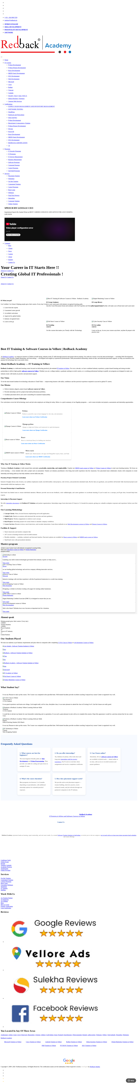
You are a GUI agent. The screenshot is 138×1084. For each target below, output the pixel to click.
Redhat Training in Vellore (74, 1042)
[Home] (36, 52)
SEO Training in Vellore (89, 1045)
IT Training (4, 888)
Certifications (8, 104)
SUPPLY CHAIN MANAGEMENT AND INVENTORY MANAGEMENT (31, 106)
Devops (10, 129)
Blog (9, 245)
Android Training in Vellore (53, 1042)
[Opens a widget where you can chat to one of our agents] (131, 1080)
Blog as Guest (5, 904)
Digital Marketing (31, 549)
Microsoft (11, 82)
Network (5, 576)
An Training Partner (7, 898)
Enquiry (10, 259)
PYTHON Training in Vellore (69, 1045)
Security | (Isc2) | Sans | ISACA (17, 96)
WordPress (11, 112)
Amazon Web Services (15, 101)
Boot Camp (11, 190)
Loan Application (6, 908)
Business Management (15, 159)
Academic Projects (6, 867)
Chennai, (38, 1035)
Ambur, (10, 1035)
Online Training (13, 204)
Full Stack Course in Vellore (15, 549)
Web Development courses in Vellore (78, 524)
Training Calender (6, 865)
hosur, (56, 1035)
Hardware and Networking (16, 115)
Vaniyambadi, (111, 1035)
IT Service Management (15, 157)
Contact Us (11, 262)
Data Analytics (12, 117)
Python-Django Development (17, 68)
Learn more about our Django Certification (35, 430)
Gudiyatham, (50, 1035)
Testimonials (4, 868)
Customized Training (14, 184)
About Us (4, 271)
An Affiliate (4, 901)
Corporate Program (14, 165)
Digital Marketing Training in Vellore (122, 1042)
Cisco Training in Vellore (33, 1042)
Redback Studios (95, 1066)
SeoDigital (84, 1066)
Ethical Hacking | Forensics (16, 98)
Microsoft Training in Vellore (12, 1042)
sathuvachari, (92, 1035)
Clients (10, 248)
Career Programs (13, 168)
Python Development (14, 65)
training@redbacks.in (11, 20)
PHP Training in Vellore (49, 1045)
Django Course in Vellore (99, 524)
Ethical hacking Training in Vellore (96, 1042)
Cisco (10, 84)
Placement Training (14, 176)
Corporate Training (14, 201)
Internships (11, 198)
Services (7, 173)
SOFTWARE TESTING (15, 109)
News (10, 251)
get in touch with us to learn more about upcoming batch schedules (118, 835)
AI (9, 145)
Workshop (11, 178)
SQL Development (13, 76)
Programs (7, 149)
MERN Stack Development (16, 73)
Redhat (10, 87)
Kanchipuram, (68, 1035)
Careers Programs (6, 881)
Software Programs (14, 162)
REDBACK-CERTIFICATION (17, 143)
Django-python (28, 424)
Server (4, 566)
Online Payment (5, 870)
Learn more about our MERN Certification (38, 457)
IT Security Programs (14, 151)
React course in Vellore (70, 537)
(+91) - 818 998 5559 (11, 17)
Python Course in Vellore (103, 468)
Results (3, 863)
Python (25, 411)
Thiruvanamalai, (77, 1035)
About (10, 257)
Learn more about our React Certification (33, 443)
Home (6, 60)
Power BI (11, 131)
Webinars (11, 192)
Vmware (10, 90)
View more (6, 563)
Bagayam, (24, 1035)
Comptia (10, 93)
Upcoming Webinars (7, 885)
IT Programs (12, 154)
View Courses (76, 822)
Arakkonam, (4, 1035)
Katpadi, (61, 1035)
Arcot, (19, 1035)
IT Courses (8, 62)
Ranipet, (85, 1035)
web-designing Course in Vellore (83, 642)
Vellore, (104, 1035)
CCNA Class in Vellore (65, 642)
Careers (10, 254)
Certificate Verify (6, 860)
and (67, 816)
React (23, 437)
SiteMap (3, 890)
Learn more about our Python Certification (34, 417)
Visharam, (99, 1035)
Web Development (13, 79)
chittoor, (43, 1035)
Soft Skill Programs (14, 171)
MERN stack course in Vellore (84, 468)
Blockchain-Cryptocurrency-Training (19, 123)
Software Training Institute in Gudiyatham (69, 835)
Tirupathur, (119, 1035)
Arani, (15, 1035)
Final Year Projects (13, 195)
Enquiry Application (7, 906)
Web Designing (7, 585)
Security (5, 556)
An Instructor (5, 899)
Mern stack (30, 451)
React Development (14, 70)
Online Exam (5, 862)
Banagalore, (31, 1035)
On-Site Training (13, 181)
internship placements (12, 503)
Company (7, 243)
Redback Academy (8, 356)
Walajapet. (126, 1035)
